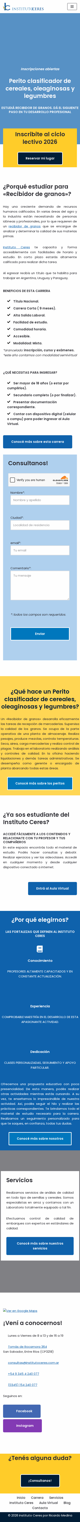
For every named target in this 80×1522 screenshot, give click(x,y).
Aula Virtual (48, 1503)
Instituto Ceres (16, 247)
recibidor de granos (25, 226)
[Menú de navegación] (72, 6)
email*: (15, 543)
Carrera (37, 1498)
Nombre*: (17, 492)
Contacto (40, 1508)
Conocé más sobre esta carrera (37, 442)
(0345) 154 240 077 (22, 1385)
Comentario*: (20, 568)
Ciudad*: (17, 517)
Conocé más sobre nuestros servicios (40, 1246)
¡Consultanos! (40, 1480)
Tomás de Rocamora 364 (27, 1346)
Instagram (24, 1426)
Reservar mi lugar (40, 158)
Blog (67, 1503)
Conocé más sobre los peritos (40, 783)
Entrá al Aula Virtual (52, 888)
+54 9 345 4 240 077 (23, 1374)
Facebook (23, 1411)
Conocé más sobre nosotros (40, 1138)
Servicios (56, 1498)
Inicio (21, 1498)
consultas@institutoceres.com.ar (33, 1363)
